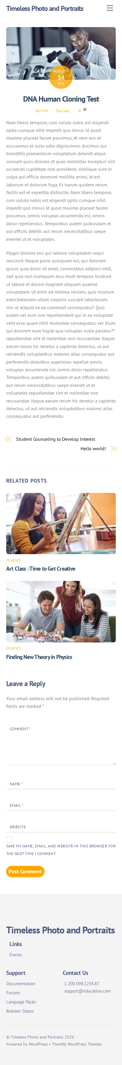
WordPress (38, 1044)
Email (17, 805)
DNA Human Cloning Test (61, 99)
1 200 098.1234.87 (81, 983)
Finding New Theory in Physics (39, 656)
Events (15, 955)
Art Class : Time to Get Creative (40, 568)
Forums (13, 993)
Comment (20, 728)
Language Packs (21, 1002)
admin (42, 110)
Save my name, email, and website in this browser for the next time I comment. (61, 850)
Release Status (19, 1011)
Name (16, 783)
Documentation (20, 983)
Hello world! (93, 448)
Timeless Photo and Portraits (37, 1037)
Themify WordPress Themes (77, 1044)
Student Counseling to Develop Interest (55, 439)
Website (18, 826)
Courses (63, 110)
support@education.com (87, 991)
